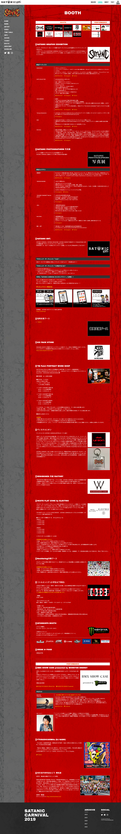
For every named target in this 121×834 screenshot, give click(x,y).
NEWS (6, 24)
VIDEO (6, 29)
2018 (86, 827)
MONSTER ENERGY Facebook (65, 686)
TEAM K (39, 322)
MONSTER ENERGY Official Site (46, 686)
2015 (86, 817)
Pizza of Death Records (109, 819)
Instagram (68, 75)
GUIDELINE (8, 49)
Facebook (67, 706)
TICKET (112, 2)
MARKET (107, 2)
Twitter (75, 75)
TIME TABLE (8, 32)
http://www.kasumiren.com (54, 796)
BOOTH (6, 43)
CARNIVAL (100, 2)
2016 (86, 820)
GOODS (6, 38)
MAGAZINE (93, 2)
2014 (86, 814)
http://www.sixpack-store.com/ (44, 350)
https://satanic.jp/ (41, 311)
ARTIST (7, 26)
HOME (6, 21)
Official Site (59, 75)
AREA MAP (7, 46)
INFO (6, 35)
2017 (86, 824)
